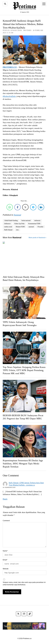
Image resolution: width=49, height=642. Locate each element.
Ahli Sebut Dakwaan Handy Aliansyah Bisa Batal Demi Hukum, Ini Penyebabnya (23, 278)
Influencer (7, 224)
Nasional (17, 215)
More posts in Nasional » (37, 238)
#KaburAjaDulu (9, 96)
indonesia (37, 220)
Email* (5, 560)
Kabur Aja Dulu (19, 224)
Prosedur (40, 227)
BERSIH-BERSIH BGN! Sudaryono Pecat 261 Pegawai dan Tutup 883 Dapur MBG (23, 417)
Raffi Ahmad (8, 230)
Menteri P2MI (20, 227)
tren (17, 230)
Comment (6, 521)
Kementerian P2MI (34, 224)
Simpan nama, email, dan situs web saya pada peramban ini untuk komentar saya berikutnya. (24, 583)
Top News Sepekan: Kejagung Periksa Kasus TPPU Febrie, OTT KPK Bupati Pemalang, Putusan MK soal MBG (24, 370)
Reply (5, 499)
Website (5, 569)
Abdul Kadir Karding (11, 220)
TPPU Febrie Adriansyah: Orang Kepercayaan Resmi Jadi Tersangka (19, 323)
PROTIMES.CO (10, 67)
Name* (5, 551)
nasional (31, 227)
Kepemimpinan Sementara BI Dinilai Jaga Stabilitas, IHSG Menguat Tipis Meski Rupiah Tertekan (23, 463)
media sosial (8, 227)
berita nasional (26, 220)
